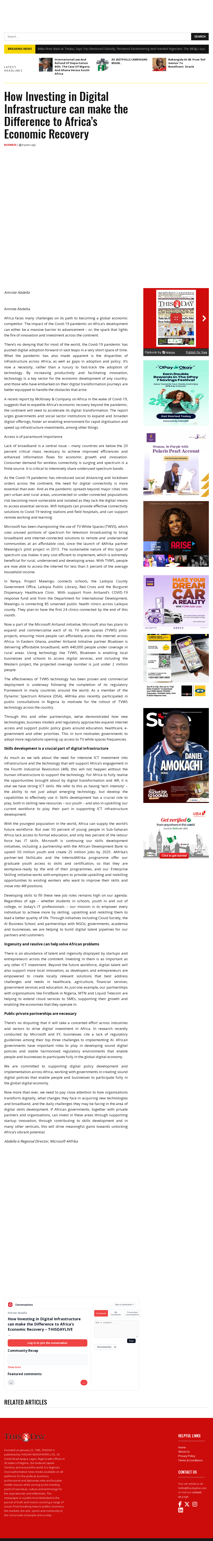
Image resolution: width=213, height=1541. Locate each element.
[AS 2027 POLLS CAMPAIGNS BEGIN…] (102, 65)
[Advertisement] (71, 1264)
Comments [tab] (101, 1313)
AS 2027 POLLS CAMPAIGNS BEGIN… (129, 61)
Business (10, 145)
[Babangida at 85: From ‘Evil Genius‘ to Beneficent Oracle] (159, 64)
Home (182, 1447)
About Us (184, 1451)
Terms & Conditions (190, 1460)
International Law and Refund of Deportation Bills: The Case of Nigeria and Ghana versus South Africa (72, 67)
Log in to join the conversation (47, 1342)
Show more (14, 1367)
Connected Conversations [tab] (132, 1313)
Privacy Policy (186, 1456)
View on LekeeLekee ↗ (124, 1304)
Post (131, 1341)
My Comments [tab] (116, 1313)
